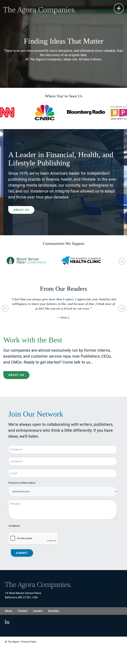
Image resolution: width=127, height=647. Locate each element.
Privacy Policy (28, 641)
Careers (38, 610)
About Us (21, 209)
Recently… (54, 610)
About (8, 610)
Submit (22, 553)
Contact (22, 610)
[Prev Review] (5, 308)
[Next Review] (121, 261)
